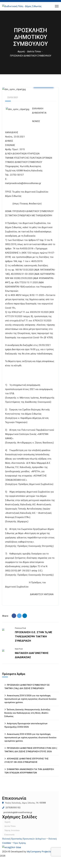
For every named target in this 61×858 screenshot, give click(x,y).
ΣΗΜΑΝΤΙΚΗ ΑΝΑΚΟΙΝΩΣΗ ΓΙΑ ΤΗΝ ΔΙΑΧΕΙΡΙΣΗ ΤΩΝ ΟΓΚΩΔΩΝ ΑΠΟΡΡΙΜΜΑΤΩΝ (29, 771)
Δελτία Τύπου (34, 51)
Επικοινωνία (9, 834)
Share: (5, 616)
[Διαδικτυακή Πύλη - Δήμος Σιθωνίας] (22, 6)
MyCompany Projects (39, 851)
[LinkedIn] (24, 615)
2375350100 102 (13, 807)
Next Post (19, 649)
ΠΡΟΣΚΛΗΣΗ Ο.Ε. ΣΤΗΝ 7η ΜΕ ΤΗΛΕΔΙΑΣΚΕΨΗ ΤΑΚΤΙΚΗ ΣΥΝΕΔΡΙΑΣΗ (33, 636)
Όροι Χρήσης (19, 843)
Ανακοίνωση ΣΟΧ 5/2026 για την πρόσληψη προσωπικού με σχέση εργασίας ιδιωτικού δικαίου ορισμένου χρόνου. (30, 699)
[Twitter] (19, 615)
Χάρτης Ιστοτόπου (12, 830)
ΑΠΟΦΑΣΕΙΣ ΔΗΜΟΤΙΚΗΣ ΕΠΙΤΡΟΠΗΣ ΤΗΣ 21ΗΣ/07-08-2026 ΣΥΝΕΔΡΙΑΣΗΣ (26, 760)
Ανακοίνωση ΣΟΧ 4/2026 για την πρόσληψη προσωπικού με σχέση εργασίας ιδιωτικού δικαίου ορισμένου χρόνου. (30, 737)
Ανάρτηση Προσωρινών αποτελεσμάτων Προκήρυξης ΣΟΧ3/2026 (25, 725)
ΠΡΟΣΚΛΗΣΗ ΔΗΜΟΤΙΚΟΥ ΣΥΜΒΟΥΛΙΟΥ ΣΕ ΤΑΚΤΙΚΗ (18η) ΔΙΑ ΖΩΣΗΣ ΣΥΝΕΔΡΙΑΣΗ (27, 687)
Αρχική (21, 51)
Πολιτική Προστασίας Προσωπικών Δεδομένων (24, 838)
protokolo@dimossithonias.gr (18, 812)
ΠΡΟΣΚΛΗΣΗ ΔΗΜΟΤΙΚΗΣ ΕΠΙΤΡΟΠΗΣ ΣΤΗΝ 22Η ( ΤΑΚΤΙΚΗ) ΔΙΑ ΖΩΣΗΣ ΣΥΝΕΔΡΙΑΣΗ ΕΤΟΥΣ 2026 (30, 750)
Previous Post (20, 628)
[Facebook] (14, 615)
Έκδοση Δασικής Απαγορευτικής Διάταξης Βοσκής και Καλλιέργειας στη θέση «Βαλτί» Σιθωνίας (27, 713)
